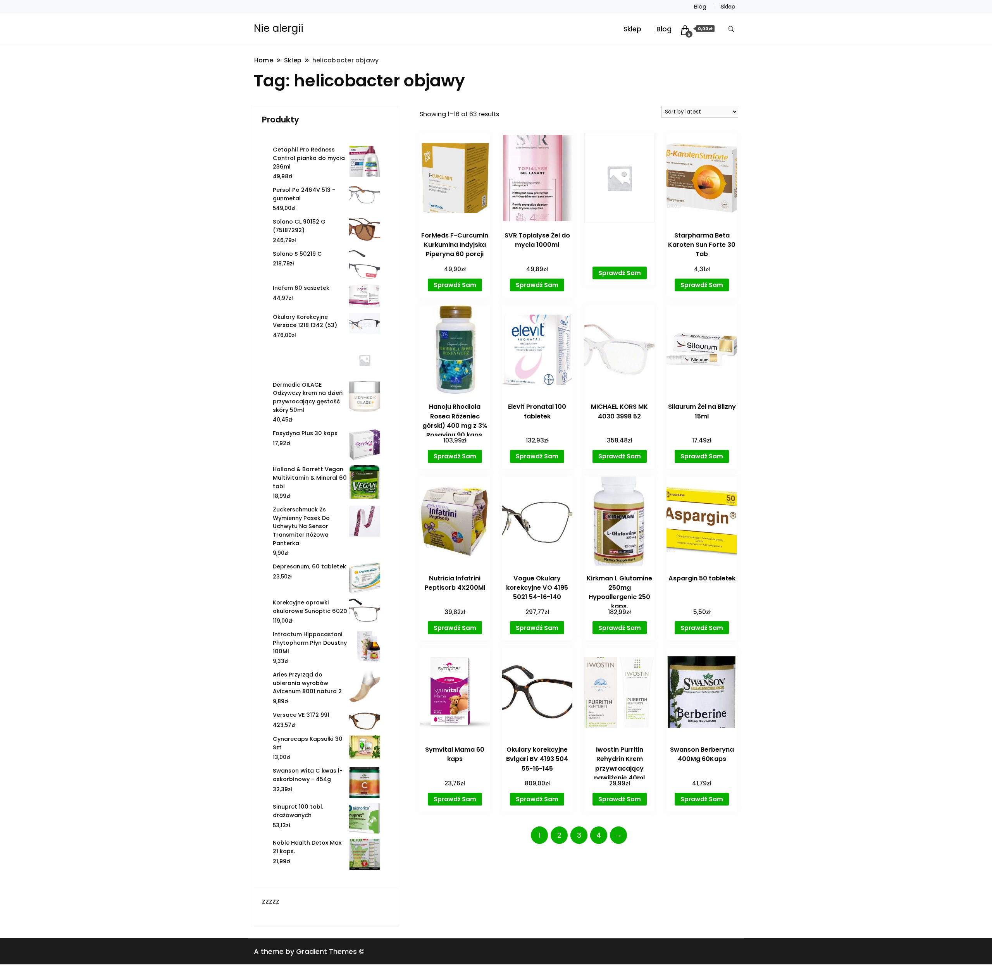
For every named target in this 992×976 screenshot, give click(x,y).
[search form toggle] (731, 29)
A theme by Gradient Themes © (309, 951)
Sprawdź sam (455, 285)
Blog (700, 6)
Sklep (728, 6)
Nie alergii (278, 28)
